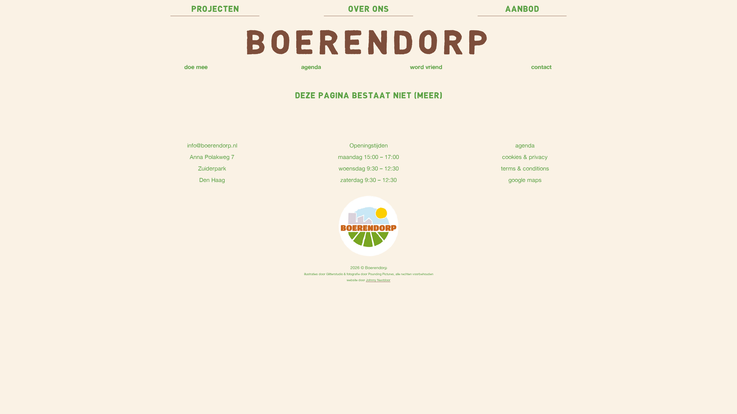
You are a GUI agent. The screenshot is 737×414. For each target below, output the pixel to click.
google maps (525, 180)
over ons (368, 9)
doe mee (196, 66)
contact (541, 66)
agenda (311, 66)
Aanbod (522, 9)
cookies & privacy (525, 157)
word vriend (426, 66)
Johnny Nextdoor (378, 280)
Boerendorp (368, 44)
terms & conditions (525, 168)
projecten (215, 9)
